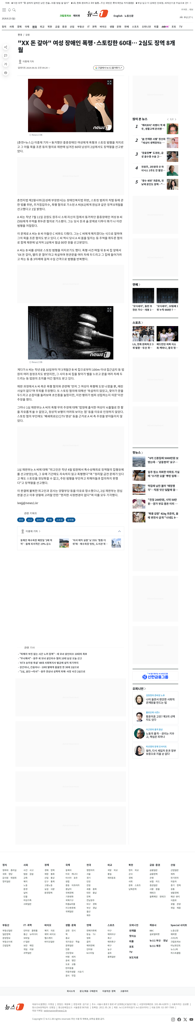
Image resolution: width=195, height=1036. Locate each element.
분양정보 (6, 938)
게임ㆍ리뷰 (28, 949)
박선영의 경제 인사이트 (156, 746)
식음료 (174, 900)
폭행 (50, 519)
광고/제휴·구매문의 (89, 991)
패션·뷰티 (175, 896)
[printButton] (6, 73)
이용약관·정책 (108, 991)
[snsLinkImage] (173, 1019)
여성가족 (27, 900)
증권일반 (154, 885)
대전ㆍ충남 (92, 892)
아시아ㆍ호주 (72, 878)
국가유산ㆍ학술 (73, 941)
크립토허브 (65, 15)
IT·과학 (27, 925)
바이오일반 (49, 941)
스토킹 (59, 519)
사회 (25, 865)
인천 (88, 881)
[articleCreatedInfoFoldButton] (49, 67)
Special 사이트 (179, 925)
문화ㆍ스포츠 (135, 885)
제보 (191, 9)
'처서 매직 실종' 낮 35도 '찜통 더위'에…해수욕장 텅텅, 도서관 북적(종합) (90, 542)
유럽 (67, 881)
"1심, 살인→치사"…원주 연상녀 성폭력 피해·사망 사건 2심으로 (52, 671)
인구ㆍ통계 (49, 881)
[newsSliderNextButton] (175, 119)
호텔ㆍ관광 (176, 904)
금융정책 (154, 874)
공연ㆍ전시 (71, 930)
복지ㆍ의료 (49, 930)
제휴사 (153, 925)
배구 (110, 945)
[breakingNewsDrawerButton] (9, 9)
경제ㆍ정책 (49, 870)
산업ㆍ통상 (49, 878)
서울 (88, 874)
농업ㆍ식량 (49, 889)
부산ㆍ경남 (92, 908)
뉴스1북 (174, 949)
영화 (88, 938)
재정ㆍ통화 (49, 874)
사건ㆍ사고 (28, 870)
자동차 (174, 881)
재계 (173, 874)
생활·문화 (71, 925)
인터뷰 (89, 949)
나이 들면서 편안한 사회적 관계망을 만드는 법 (160, 701)
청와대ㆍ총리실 (9, 870)
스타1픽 (174, 938)
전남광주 (90, 900)
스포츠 (137, 322)
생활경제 (175, 892)
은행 (152, 878)
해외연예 (90, 945)
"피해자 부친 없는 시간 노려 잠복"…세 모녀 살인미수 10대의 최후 (53, 654)
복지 (25, 881)
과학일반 (27, 953)
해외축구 (111, 941)
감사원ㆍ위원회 (9, 878)
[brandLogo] (97, 13)
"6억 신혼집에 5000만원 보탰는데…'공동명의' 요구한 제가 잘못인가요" (163, 462)
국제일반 (69, 911)
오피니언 (138, 688)
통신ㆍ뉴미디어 (30, 934)
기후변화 (69, 896)
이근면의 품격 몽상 (154, 729)
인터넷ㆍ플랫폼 (30, 930)
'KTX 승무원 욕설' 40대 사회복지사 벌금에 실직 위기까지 (49, 662)
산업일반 (175, 870)
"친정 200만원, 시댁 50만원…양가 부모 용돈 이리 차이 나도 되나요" (162, 504)
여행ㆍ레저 (71, 957)
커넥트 (184, 9)
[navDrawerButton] (4, 9)
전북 (88, 896)
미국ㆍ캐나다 (72, 874)
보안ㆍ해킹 (28, 945)
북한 (131, 865)
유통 (173, 889)
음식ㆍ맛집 (71, 975)
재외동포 (111, 878)
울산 (88, 911)
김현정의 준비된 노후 (155, 695)
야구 (110, 930)
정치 (4, 865)
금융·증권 (155, 865)
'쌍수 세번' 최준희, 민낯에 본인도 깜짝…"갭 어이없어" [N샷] (153, 184)
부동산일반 (7, 930)
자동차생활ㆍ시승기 (74, 971)
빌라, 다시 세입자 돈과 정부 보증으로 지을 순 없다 (161, 752)
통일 (110, 874)
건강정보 (69, 953)
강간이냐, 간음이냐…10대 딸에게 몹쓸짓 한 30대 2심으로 (49, 667)
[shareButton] (6, 47)
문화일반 (69, 945)
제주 (88, 915)
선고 (30, 519)
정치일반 (6, 881)
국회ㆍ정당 (7, 874)
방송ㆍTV (91, 934)
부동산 (5, 925)
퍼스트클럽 (176, 953)
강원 (88, 885)
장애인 (40, 519)
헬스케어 (48, 938)
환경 (25, 889)
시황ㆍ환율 (155, 889)
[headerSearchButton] (14, 9)
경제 (46, 865)
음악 (88, 941)
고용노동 (48, 885)
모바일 (26, 938)
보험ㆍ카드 (155, 881)
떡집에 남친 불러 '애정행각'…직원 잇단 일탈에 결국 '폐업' (163, 490)
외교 (110, 865)
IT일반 (26, 941)
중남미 (68, 889)
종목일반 (111, 957)
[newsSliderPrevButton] (168, 119)
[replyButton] (6, 55)
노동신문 (129, 16)
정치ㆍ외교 (134, 870)
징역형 (70, 519)
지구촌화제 (70, 908)
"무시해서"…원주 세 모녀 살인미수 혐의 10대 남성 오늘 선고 (51, 658)
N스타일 (90, 953)
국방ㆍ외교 (113, 870)
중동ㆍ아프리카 (73, 885)
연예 (135, 284)
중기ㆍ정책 (176, 885)
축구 (110, 938)
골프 (110, 953)
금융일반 (154, 870)
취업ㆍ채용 (176, 908)
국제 (68, 865)
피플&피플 (70, 904)
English (118, 16)
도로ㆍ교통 (71, 964)
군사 (131, 874)
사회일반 (27, 904)
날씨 (25, 892)
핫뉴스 (137, 452)
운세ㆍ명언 (71, 960)
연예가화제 (91, 930)
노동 (25, 885)
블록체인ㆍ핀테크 (158, 896)
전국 (20, 34)
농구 (110, 949)
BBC (152, 930)
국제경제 (69, 892)
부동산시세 (7, 941)
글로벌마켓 (155, 934)
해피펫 (76, 15)
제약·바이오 (50, 934)
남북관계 (132, 889)
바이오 (47, 925)
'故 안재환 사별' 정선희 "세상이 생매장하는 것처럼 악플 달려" (153, 143)
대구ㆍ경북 (92, 904)
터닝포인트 (176, 945)
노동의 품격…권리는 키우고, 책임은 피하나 (160, 735)
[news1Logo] (14, 1007)
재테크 (153, 892)
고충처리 (124, 991)
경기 (88, 878)
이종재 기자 (28, 61)
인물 (25, 896)
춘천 (21, 519)
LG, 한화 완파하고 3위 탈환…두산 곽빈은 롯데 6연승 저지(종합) (85, 3)
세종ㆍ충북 (92, 889)
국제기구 (69, 900)
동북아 (68, 870)
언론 (67, 949)
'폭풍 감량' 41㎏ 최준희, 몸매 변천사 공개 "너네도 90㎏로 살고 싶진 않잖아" (163, 517)
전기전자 (175, 878)
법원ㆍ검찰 (28, 874)
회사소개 (71, 991)
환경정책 (48, 892)
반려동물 (69, 968)
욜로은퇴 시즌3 (153, 712)
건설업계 (6, 945)
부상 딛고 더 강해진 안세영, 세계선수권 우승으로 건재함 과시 (148, 3)
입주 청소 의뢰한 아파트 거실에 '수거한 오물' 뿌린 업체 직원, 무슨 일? (163, 476)
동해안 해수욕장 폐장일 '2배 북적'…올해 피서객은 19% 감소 (36, 542)
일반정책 (6, 934)
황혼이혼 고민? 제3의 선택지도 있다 (160, 718)
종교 (67, 938)
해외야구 (111, 934)
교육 (25, 878)
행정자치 (90, 870)
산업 (173, 865)
